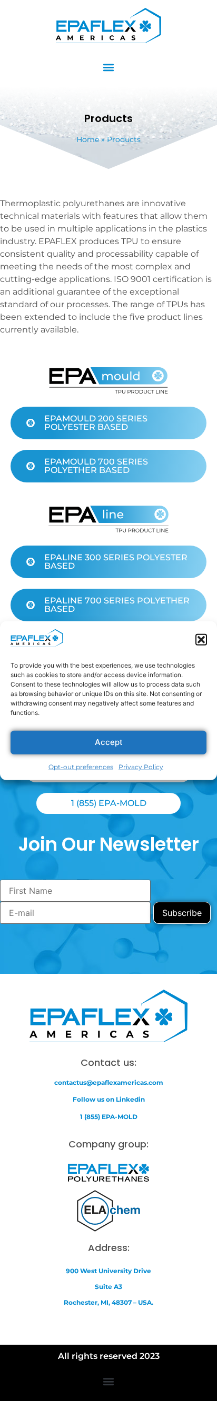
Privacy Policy (141, 767)
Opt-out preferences (80, 767)
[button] (201, 639)
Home (87, 139)
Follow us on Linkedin (109, 1099)
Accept (109, 742)
